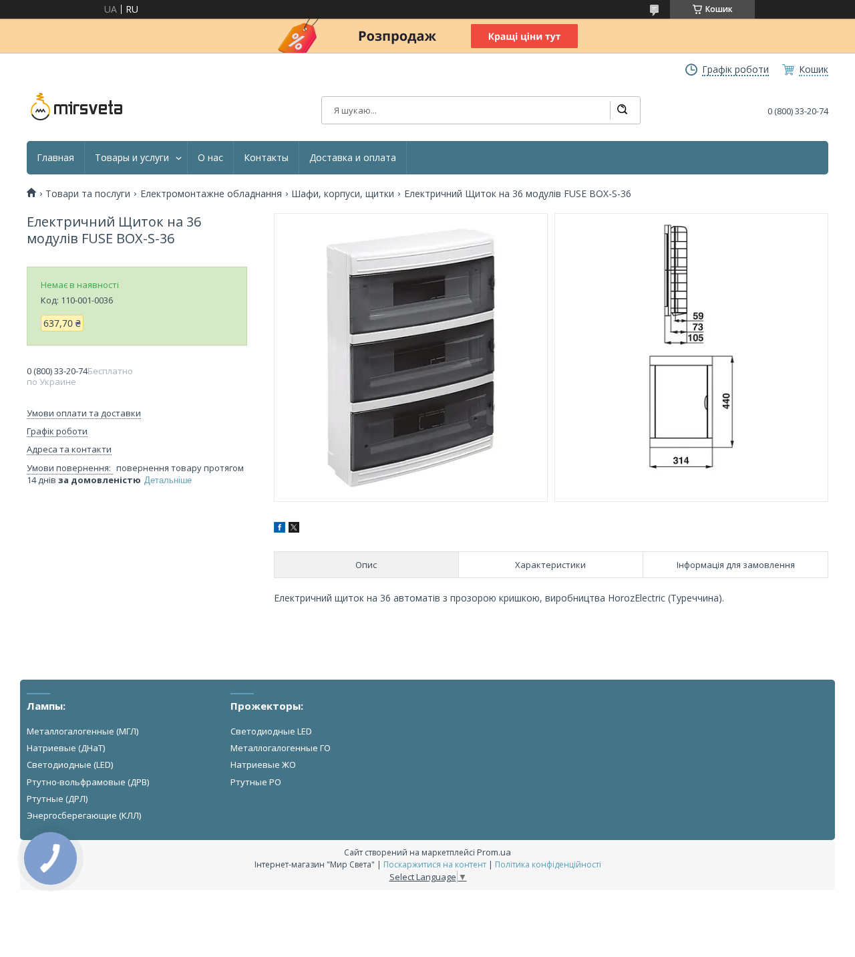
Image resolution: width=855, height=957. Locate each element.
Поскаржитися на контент (434, 864)
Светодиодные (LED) (70, 765)
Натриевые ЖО (263, 765)
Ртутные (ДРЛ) (57, 799)
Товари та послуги (87, 194)
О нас (210, 158)
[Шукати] (622, 110)
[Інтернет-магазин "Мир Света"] (77, 107)
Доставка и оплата (352, 158)
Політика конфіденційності (548, 864)
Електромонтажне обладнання (211, 194)
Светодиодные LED (271, 731)
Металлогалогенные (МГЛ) (82, 731)
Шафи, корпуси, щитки (342, 194)
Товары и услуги (132, 158)
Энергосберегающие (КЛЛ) (84, 815)
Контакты (266, 158)
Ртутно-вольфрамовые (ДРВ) (88, 782)
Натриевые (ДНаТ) (66, 748)
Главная (55, 158)
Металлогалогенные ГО (280, 748)
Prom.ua (494, 852)
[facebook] (279, 529)
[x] (294, 529)
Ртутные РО (255, 782)
